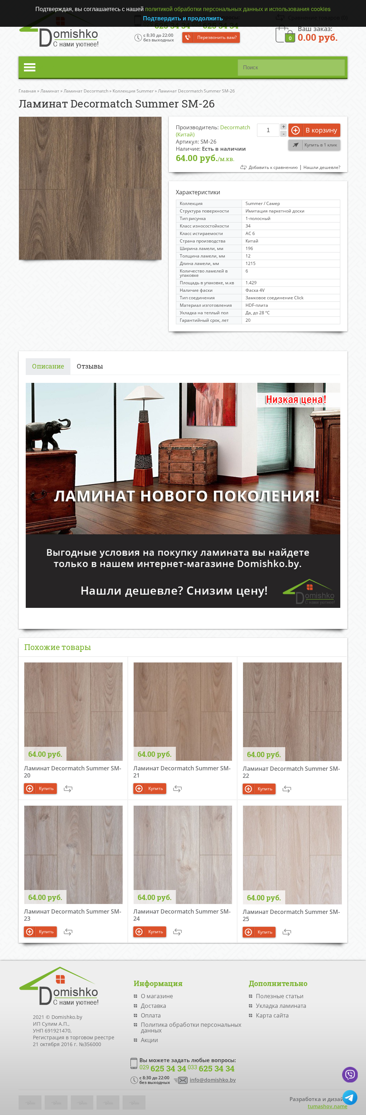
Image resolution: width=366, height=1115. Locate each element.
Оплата (151, 1015)
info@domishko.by (213, 1079)
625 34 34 (162, 1069)
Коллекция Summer (133, 91)
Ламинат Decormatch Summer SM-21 (182, 772)
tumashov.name (327, 1106)
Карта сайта (272, 1015)
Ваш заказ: (318, 33)
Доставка (153, 1006)
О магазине (157, 996)
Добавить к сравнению (273, 167)
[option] (90, 188)
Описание (48, 366)
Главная (27, 91)
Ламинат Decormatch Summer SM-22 (291, 772)
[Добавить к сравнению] (68, 788)
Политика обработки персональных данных (191, 1027)
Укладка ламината (281, 1006)
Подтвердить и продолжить (183, 18)
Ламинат (49, 91)
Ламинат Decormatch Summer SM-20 (72, 772)
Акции (149, 1040)
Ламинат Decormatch (86, 91)
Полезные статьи (279, 996)
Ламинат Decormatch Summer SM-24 (182, 915)
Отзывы (90, 366)
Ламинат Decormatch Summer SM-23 (72, 915)
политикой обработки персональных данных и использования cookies (238, 9)
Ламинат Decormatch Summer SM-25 (291, 915)
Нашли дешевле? (321, 167)
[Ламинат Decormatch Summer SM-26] (90, 188)
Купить (46, 788)
